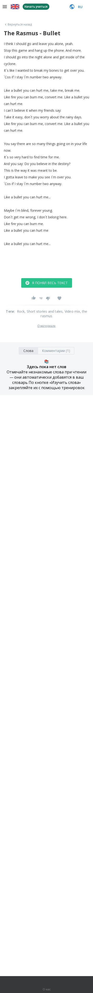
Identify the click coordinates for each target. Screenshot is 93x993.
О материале (46, 326)
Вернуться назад (20, 24)
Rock (21, 311)
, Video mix (71, 311)
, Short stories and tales (43, 311)
